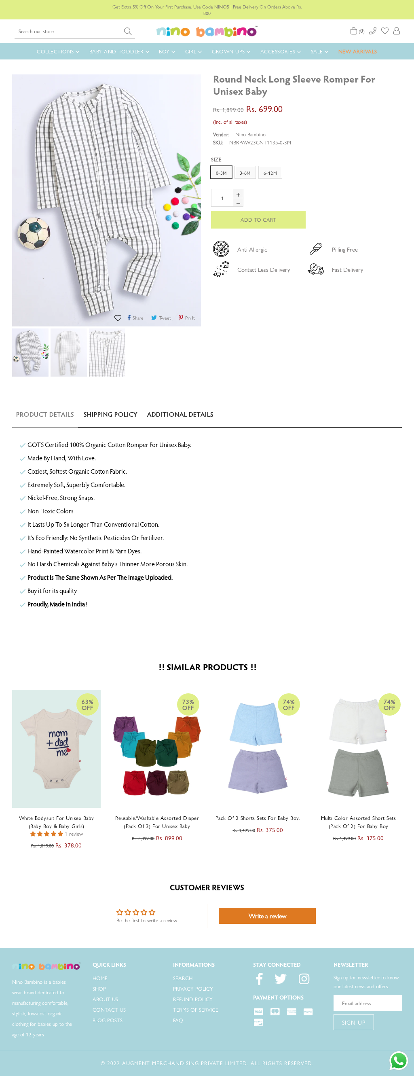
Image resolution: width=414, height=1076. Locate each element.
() (361, 31)
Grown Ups (229, 51)
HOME (100, 978)
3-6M (245, 172)
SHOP (99, 988)
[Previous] (390, 78)
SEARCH (182, 978)
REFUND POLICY (193, 999)
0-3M (221, 172)
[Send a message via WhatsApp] (399, 1061)
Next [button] (408, 763)
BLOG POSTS (108, 1020)
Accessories (278, 51)
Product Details (45, 415)
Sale (318, 51)
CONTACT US (109, 1009)
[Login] (396, 31)
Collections (56, 51)
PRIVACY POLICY (193, 988)
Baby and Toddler (117, 51)
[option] (29, 353)
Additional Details (180, 415)
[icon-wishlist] (385, 31)
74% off (188, 704)
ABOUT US (105, 999)
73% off (88, 704)
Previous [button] (4, 763)
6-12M (270, 172)
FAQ (178, 1020)
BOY (165, 51)
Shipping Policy (110, 415)
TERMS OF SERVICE (195, 1009)
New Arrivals (357, 51)
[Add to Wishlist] (119, 317)
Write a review (267, 915)
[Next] (398, 78)
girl (192, 51)
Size (216, 159)
